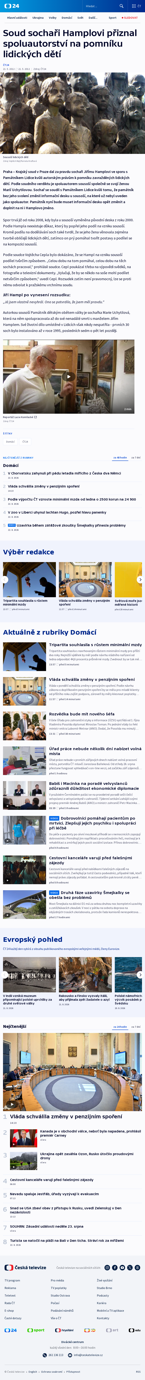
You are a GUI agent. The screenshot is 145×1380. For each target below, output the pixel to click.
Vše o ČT (56, 1318)
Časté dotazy (13, 1318)
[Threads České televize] (137, 1268)
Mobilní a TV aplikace (110, 1310)
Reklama (10, 1288)
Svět (80, 17)
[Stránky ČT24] (11, 1330)
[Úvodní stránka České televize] (26, 1268)
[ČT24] (12, 6)
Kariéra (101, 1303)
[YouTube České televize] (122, 1268)
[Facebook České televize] (115, 1268)
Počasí (55, 1303)
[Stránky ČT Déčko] (89, 1330)
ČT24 (6, 65)
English (33, 1371)
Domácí (67, 17)
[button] (68, 377)
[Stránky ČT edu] (134, 1330)
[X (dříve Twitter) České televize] (130, 1268)
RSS (138, 1371)
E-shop (9, 1310)
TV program (12, 1280)
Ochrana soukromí (51, 1371)
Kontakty (103, 1318)
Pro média (57, 1280)
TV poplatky (58, 1288)
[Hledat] (122, 6)
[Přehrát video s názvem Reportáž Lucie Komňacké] (69, 376)
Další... (93, 17)
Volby (52, 17)
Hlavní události (17, 17)
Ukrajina (38, 17)
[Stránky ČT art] (112, 1330)
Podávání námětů (62, 1310)
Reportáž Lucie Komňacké (18, 417)
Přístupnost (73, 1371)
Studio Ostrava (60, 1295)
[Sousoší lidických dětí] (72, 113)
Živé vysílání (104, 1280)
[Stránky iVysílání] (64, 1330)
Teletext (10, 1295)
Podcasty (103, 1295)
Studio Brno (104, 1288)
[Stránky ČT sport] (35, 1330)
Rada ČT (10, 1303)
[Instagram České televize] (107, 1268)
